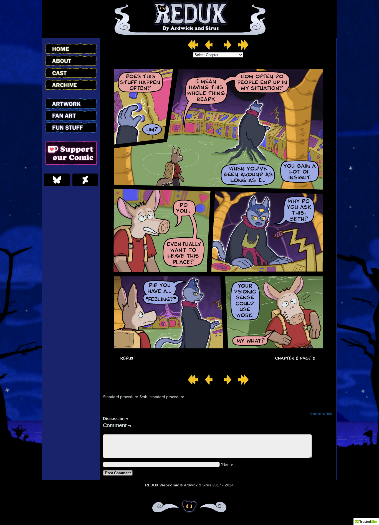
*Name (227, 464)
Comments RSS (321, 413)
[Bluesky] (57, 180)
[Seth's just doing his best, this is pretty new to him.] (218, 366)
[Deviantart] (85, 180)
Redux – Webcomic (189, 19)
